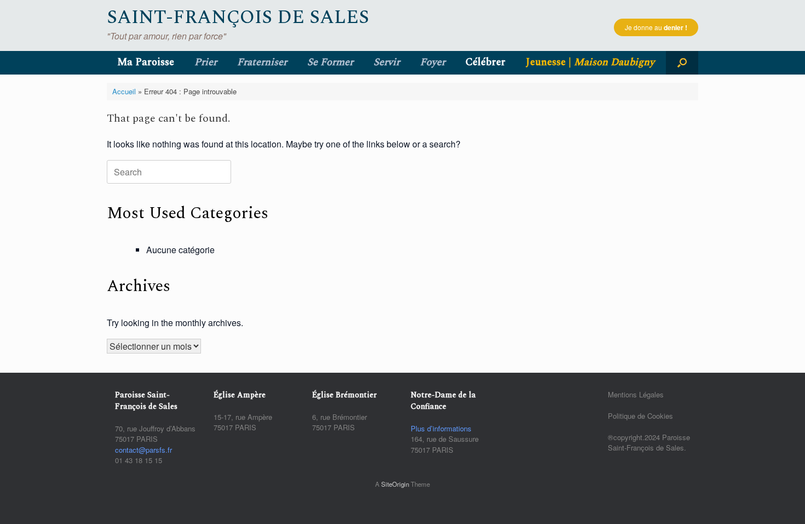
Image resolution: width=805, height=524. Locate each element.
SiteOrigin (395, 484)
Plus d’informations (441, 428)
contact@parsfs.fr (143, 450)
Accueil (124, 91)
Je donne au (656, 27)
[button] (682, 63)
